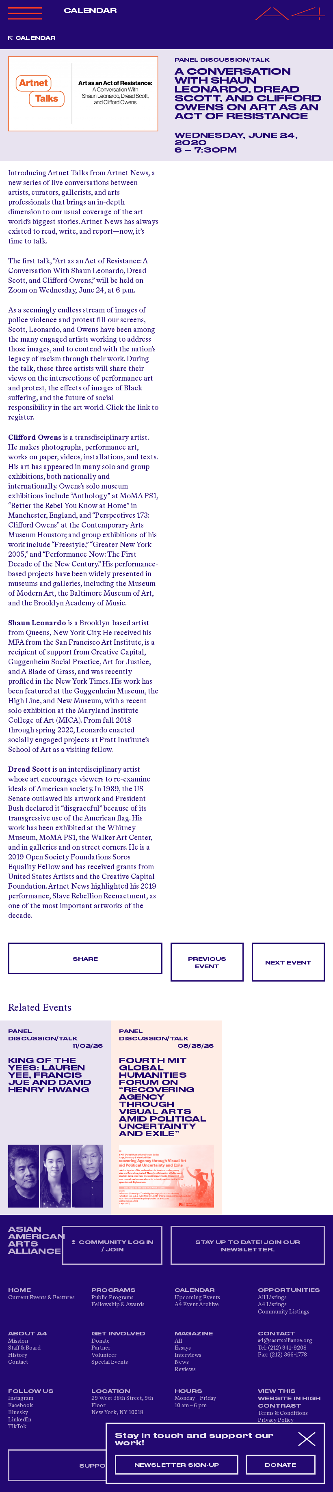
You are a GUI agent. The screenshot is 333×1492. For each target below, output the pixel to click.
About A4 (28, 1333)
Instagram (20, 1398)
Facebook (20, 1405)
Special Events (109, 1362)
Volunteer (104, 1355)
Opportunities (289, 1290)
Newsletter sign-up (176, 1465)
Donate (100, 1341)
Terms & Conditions (283, 1413)
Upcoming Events (197, 1297)
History (17, 1355)
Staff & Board (24, 1348)
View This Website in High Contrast (289, 1398)
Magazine (194, 1333)
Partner (100, 1348)
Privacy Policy (276, 1420)
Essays (183, 1348)
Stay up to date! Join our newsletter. (247, 1246)
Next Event (288, 962)
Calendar (90, 11)
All (178, 1341)
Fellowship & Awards (118, 1304)
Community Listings (283, 1312)
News (182, 1362)
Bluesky (18, 1412)
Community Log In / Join (115, 1246)
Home (19, 1290)
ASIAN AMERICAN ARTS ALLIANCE (36, 1240)
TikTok (17, 1427)
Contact (18, 1362)
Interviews (188, 1355)
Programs (113, 1290)
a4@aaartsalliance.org (285, 1340)
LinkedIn (19, 1420)
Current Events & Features (41, 1297)
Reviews (185, 1369)
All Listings (272, 1297)
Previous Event (207, 963)
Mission (18, 1341)
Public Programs (112, 1297)
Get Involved (118, 1333)
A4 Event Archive (197, 1304)
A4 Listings (272, 1304)
